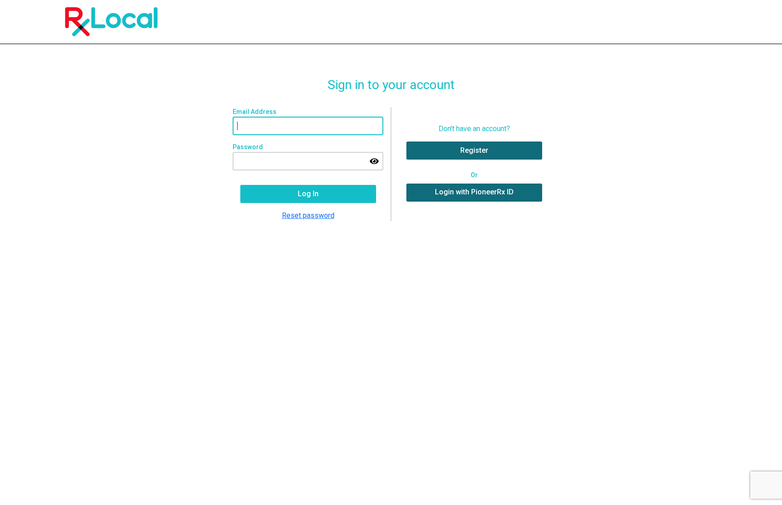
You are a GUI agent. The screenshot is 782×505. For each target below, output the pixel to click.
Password (248, 147)
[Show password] (374, 160)
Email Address (255, 111)
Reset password (308, 215)
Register (474, 150)
